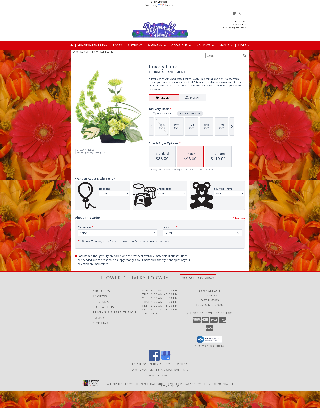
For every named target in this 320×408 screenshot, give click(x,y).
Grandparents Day (93, 45)
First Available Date (190, 113)
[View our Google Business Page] (165, 359)
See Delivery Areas (198, 278)
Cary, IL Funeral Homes (147, 363)
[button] (237, 13)
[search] (244, 55)
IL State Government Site (172, 369)
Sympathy (155, 45)
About (225, 45)
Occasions (180, 45)
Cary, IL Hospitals (176, 363)
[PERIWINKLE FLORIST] (160, 25)
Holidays (203, 45)
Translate (170, 5)
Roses (117, 45)
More (242, 45)
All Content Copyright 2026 (127, 383)
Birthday (135, 45)
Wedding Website (160, 375)
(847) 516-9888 (237, 27)
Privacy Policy (190, 383)
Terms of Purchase (217, 383)
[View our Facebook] (154, 359)
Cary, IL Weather (142, 369)
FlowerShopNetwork (162, 383)
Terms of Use (170, 386)
